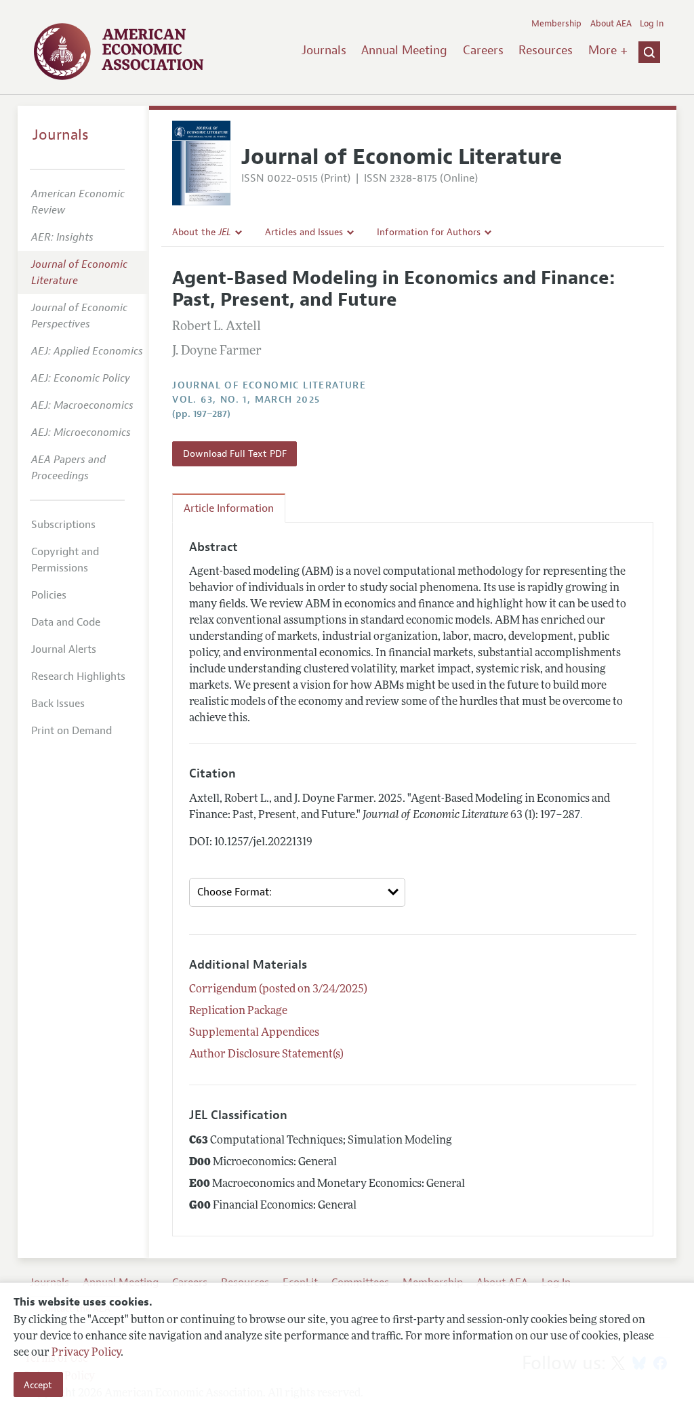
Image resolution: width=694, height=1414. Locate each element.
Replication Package (238, 1011)
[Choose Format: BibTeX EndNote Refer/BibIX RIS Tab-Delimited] (297, 892)
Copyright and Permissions (65, 560)
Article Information (229, 508)
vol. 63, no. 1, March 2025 (246, 399)
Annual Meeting (404, 50)
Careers (483, 50)
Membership (556, 23)
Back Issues (58, 703)
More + (608, 50)
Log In (652, 23)
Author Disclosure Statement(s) (266, 1054)
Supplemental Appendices (254, 1033)
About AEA (611, 23)
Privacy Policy (86, 1353)
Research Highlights (78, 676)
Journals (324, 50)
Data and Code (65, 622)
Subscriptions (63, 524)
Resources (545, 50)
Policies (48, 595)
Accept (38, 1385)
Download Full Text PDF (235, 453)
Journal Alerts (63, 649)
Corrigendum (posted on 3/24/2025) (278, 989)
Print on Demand (71, 731)
